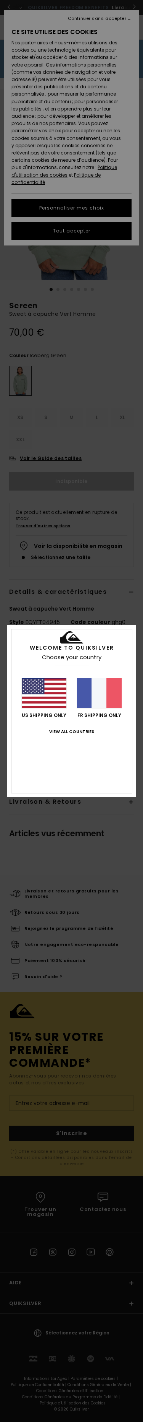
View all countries (71, 731)
